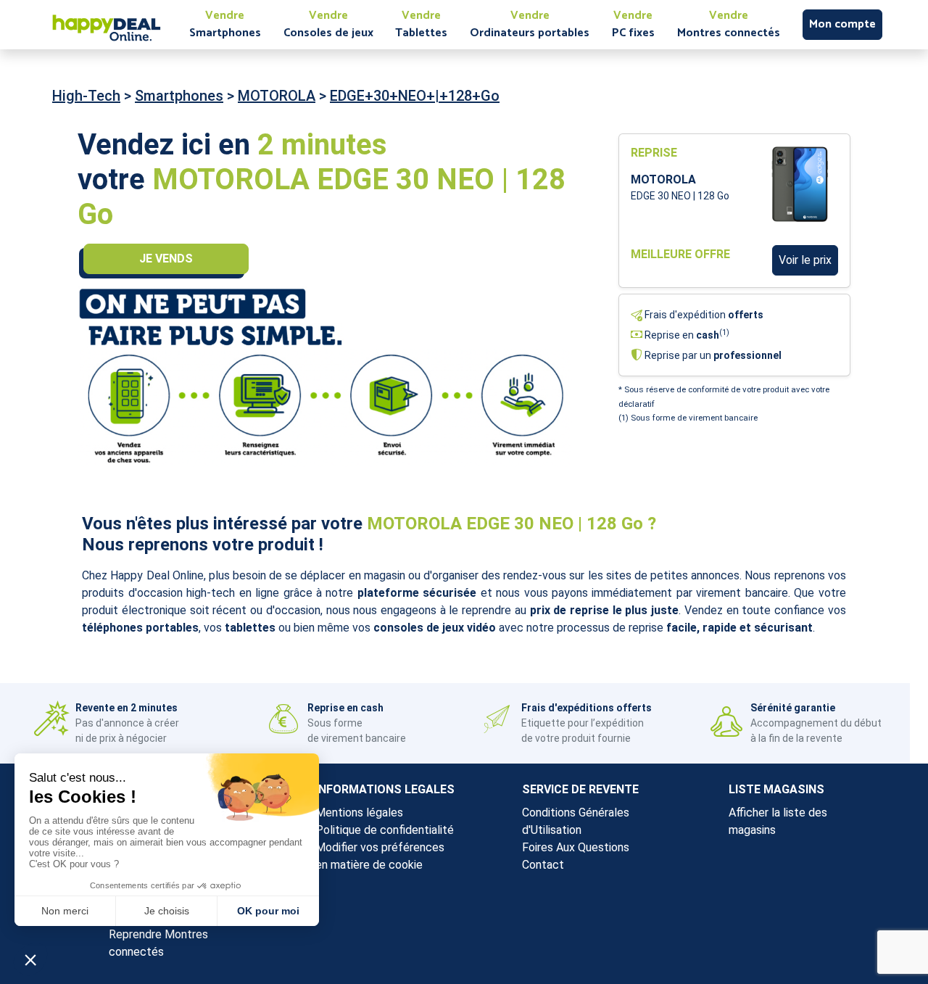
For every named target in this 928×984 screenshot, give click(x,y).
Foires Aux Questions (575, 847)
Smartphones (179, 95)
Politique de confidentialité (384, 830)
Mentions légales (359, 812)
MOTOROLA (276, 95)
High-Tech (86, 95)
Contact (543, 865)
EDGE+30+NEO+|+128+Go (415, 95)
